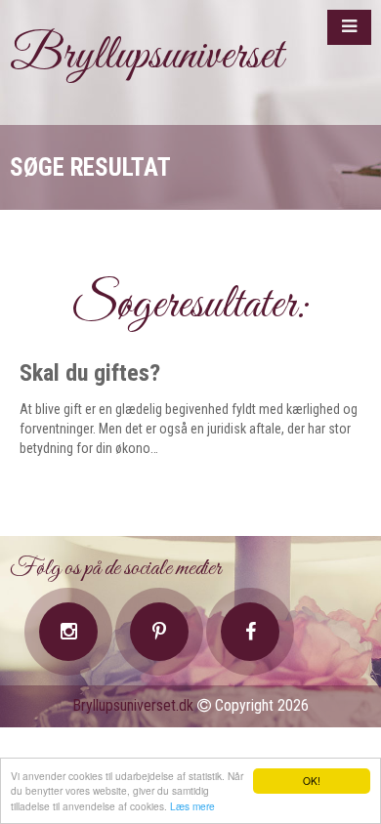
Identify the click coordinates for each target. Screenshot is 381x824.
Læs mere (192, 806)
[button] (349, 27)
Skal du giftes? (90, 373)
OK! (311, 780)
